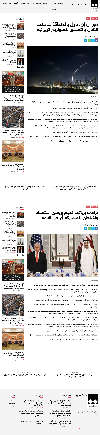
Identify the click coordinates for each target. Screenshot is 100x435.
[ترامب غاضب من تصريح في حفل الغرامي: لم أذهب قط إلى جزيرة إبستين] (20, 61)
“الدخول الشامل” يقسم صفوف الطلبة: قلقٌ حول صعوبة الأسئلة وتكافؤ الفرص (33, 402)
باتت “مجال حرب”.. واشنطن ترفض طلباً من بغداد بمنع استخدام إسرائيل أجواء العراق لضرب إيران (75, 187)
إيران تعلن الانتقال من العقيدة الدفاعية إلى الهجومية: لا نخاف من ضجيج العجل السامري (10, 36)
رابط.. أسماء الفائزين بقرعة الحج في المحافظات (32, 422)
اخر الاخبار (13, 39)
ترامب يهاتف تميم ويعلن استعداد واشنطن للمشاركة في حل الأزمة (25, 187)
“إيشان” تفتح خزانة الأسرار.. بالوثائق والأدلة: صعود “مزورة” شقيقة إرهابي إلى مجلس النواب (9, 26)
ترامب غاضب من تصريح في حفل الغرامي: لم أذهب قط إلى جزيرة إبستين (9, 60)
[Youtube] (72, 4)
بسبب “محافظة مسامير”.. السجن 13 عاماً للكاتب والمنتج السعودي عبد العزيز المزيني (31, 413)
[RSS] (78, 4)
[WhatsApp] (89, 40)
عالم (88, 18)
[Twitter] (74, 4)
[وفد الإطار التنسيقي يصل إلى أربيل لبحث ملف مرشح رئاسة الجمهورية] (20, 45)
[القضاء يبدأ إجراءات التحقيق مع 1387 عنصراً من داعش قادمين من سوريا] (20, 53)
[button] (96, 11)
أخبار (14, 30)
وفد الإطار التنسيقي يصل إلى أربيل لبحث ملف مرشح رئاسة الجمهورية (9, 44)
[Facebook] (85, 4)
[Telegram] (85, 40)
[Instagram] (81, 4)
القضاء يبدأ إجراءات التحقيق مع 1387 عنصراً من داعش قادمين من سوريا (9, 52)
